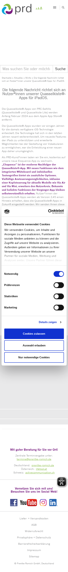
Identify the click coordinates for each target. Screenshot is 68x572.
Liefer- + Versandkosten (34, 518)
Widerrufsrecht (34, 531)
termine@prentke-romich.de (34, 459)
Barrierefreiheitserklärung (34, 543)
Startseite (6, 77)
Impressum (34, 550)
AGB (34, 524)
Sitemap (34, 556)
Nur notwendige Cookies (34, 357)
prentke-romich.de (43, 465)
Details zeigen (48, 322)
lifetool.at (41, 468)
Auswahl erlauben (34, 345)
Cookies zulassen (34, 333)
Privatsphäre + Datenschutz (34, 537)
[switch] (58, 285)
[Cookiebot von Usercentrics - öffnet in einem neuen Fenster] (48, 211)
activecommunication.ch (40, 472)
